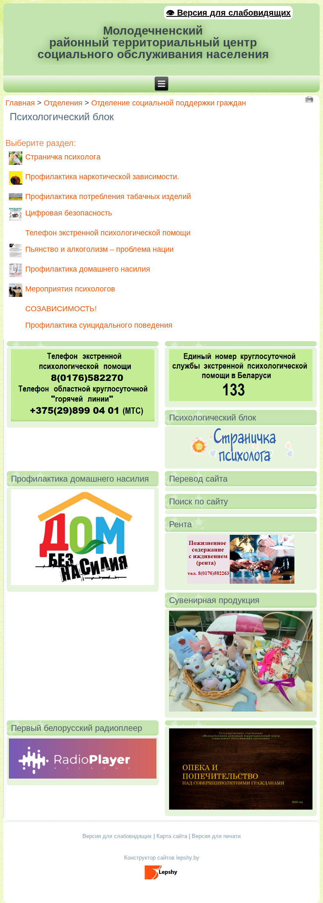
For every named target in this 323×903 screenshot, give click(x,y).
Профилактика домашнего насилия (87, 269)
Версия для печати (216, 836)
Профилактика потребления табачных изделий (108, 196)
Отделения (63, 103)
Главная (20, 103)
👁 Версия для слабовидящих (228, 12)
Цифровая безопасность (68, 213)
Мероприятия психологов (70, 289)
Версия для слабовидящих (117, 836)
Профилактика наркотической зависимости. (102, 177)
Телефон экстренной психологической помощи (108, 233)
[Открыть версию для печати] (310, 99)
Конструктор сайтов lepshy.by (161, 857)
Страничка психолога (63, 157)
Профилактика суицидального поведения (98, 325)
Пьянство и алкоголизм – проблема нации (99, 249)
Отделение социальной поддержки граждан (168, 103)
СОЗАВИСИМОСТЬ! (61, 309)
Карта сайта (171, 836)
